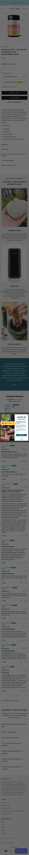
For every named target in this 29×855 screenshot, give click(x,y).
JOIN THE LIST (21, 435)
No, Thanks (21, 439)
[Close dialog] (27, 415)
